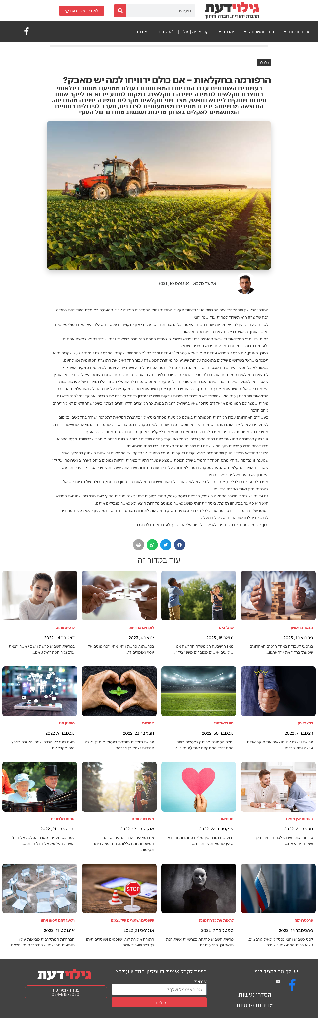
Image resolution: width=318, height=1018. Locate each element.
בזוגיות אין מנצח (299, 818)
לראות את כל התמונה (216, 920)
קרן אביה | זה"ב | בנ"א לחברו (183, 31)
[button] (179, 544)
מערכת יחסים (143, 818)
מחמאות (226, 818)
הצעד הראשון (302, 627)
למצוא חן (305, 722)
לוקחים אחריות (141, 627)
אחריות (148, 722)
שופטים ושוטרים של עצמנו (132, 920)
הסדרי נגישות (254, 994)
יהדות (229, 31)
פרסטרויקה (304, 920)
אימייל (200, 981)
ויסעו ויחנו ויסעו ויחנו (58, 920)
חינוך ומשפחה (261, 31)
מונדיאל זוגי (224, 722)
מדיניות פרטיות (255, 1005)
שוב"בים (226, 627)
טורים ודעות (300, 31)
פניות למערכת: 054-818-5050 (66, 992)
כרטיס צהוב (65, 627)
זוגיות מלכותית (63, 818)
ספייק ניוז (67, 722)
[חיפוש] (120, 10)
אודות (142, 31)
